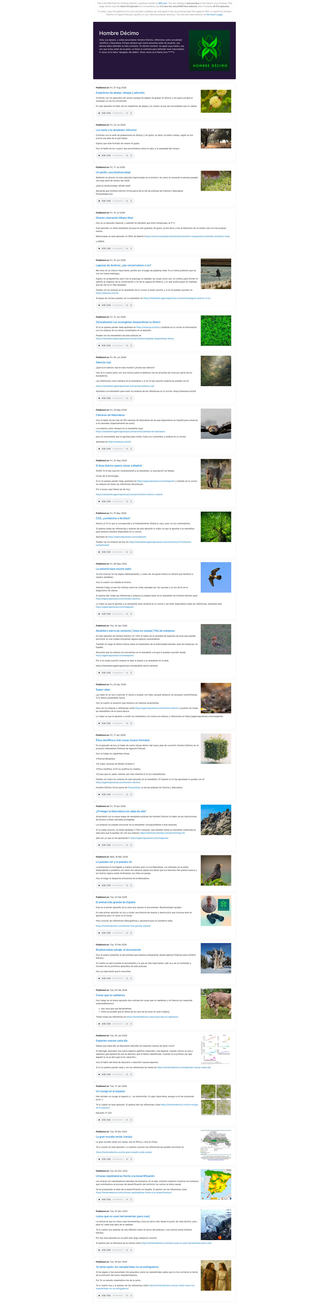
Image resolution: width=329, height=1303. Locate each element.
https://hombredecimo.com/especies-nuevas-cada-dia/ (184, 1067)
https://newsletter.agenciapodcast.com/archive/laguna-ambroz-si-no (176, 298)
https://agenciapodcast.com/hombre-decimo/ (118, 598)
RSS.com (163, 3)
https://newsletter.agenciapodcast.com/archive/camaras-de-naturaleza (130, 431)
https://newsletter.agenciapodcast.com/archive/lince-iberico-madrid (129, 494)
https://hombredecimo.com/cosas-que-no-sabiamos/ (152, 1016)
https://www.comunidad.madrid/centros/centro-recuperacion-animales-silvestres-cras (187, 236)
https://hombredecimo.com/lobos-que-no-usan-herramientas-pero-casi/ (176, 1243)
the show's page (214, 14)
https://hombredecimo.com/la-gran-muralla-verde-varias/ (124, 1152)
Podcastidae (134, 787)
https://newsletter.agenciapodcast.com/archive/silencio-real (125, 386)
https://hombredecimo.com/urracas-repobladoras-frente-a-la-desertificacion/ (134, 1192)
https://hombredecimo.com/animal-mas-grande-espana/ (123, 926)
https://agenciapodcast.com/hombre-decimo (157, 708)
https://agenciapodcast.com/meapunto (156, 481)
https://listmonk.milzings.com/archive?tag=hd (162, 833)
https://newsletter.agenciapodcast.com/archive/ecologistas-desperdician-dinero (135, 338)
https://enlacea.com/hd (107, 293)
